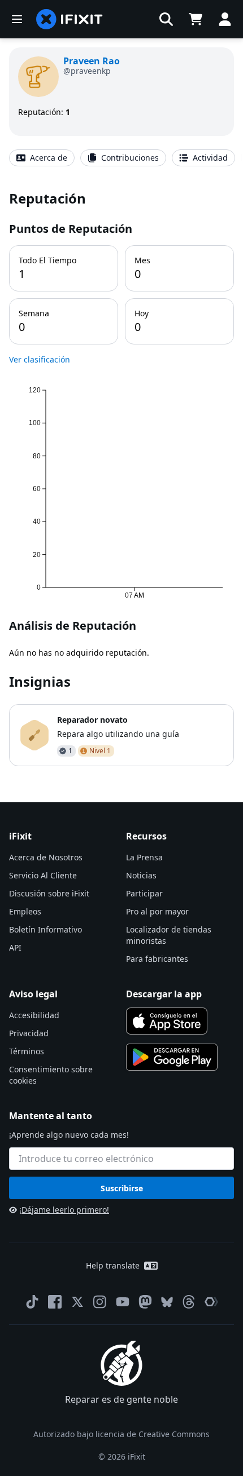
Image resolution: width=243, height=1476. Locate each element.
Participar (144, 893)
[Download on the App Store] (166, 1021)
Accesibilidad (34, 1015)
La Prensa (144, 857)
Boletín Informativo (45, 929)
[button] (166, 19)
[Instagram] (100, 1302)
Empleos (25, 911)
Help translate (113, 1265)
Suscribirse (122, 1188)
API (15, 947)
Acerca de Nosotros (46, 857)
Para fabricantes (157, 958)
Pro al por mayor (157, 911)
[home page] (69, 19)
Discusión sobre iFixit (49, 893)
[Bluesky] (167, 1302)
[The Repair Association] (211, 1302)
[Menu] (17, 19)
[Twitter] (77, 1302)
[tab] (42, 157)
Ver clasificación (39, 359)
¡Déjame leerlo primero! (64, 1209)
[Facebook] (55, 1302)
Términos (26, 1051)
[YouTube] (122, 1302)
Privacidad (29, 1033)
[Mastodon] (145, 1302)
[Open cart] (195, 19)
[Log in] (225, 19)
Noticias (141, 875)
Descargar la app (164, 994)
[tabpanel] (121, 477)
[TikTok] (32, 1302)
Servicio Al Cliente (43, 875)
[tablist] (121, 158)
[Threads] (189, 1302)
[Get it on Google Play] (172, 1057)
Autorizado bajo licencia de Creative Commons (121, 1434)
